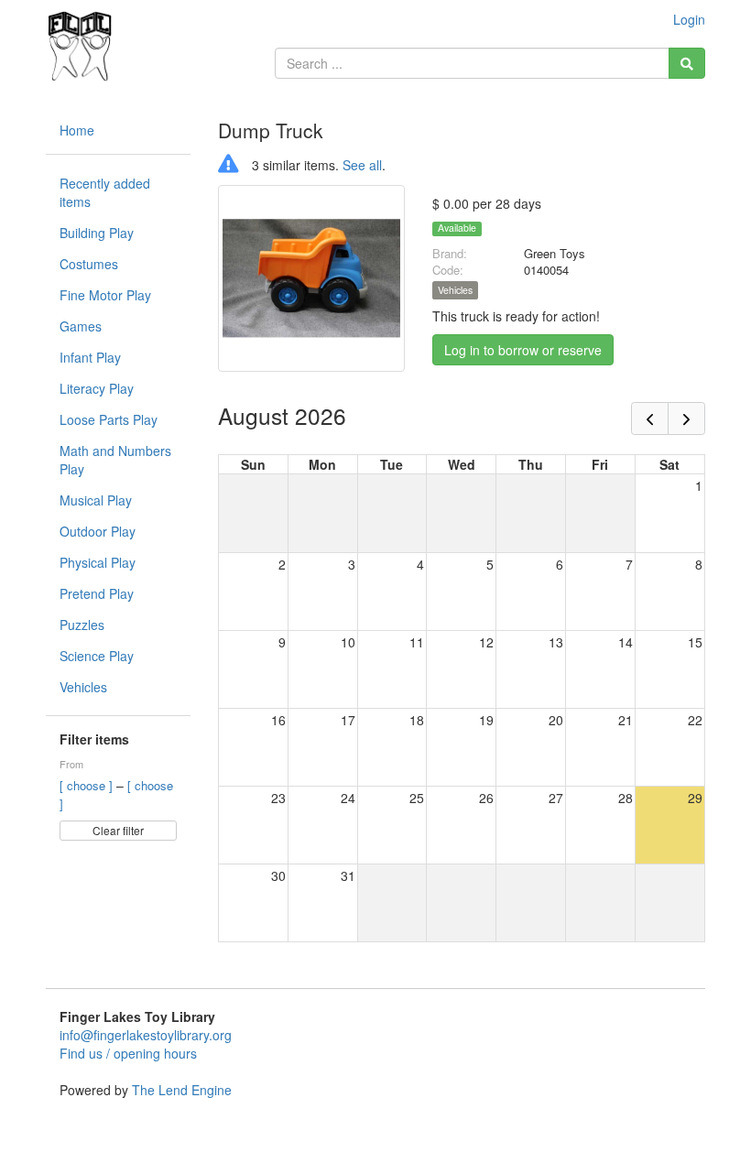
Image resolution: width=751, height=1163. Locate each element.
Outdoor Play (98, 531)
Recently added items (105, 192)
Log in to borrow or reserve (523, 350)
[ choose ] (88, 785)
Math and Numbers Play (115, 459)
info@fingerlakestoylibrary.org (146, 1035)
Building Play (97, 232)
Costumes (89, 264)
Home (77, 130)
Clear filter (118, 830)
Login (689, 19)
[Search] (687, 63)
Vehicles (83, 687)
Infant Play (90, 357)
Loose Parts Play (109, 419)
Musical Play (96, 500)
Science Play (97, 656)
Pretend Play (97, 593)
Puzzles (82, 624)
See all (362, 165)
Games (81, 326)
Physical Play (98, 562)
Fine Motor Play (105, 295)
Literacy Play (97, 388)
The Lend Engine (182, 1090)
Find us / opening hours (128, 1053)
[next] (686, 418)
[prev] (650, 418)
